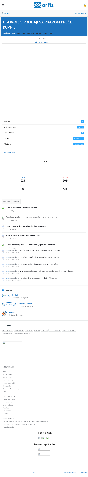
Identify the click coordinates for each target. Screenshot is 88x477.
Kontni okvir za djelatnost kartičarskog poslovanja (26, 226)
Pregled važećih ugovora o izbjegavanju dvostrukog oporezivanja (25, 421)
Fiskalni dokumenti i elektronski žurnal (21, 208)
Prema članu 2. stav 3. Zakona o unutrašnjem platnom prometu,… (40, 257)
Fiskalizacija (18, 330)
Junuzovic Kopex (25, 304)
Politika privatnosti (70, 472)
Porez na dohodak (69, 330)
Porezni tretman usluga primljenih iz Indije (23, 235)
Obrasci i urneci (8, 402)
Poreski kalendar (8, 418)
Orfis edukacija (8, 405)
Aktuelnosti (7, 411)
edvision (12, 312)
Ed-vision (33, 472)
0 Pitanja (21, 306)
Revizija (15, 295)
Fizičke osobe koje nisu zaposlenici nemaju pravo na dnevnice (30, 245)
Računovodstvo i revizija (22, 333)
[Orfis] (45, 5)
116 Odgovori (24, 298)
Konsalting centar (9, 396)
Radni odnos (7, 333)
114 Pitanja (15, 298)
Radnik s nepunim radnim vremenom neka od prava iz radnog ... (31, 217)
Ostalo (29, 330)
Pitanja (45, 330)
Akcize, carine (7, 330)
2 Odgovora (13, 211)
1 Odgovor (13, 229)
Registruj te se (9, 152)
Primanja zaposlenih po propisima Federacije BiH (19, 424)
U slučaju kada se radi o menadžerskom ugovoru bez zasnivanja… (40, 250)
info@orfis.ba (8, 367)
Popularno (6, 201)
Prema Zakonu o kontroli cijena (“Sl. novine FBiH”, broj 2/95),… (39, 264)
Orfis (7, 250)
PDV (37, 330)
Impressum (83, 472)
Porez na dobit (55, 330)
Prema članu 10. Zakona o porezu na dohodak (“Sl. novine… (38, 278)
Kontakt (5, 414)
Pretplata (6, 408)
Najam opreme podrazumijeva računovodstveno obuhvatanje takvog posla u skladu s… (47, 271)
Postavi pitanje (80, 13)
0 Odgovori (29, 306)
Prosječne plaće (8, 427)
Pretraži (7, 13)
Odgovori (16, 201)
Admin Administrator (44, 42)
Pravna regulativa (9, 399)
